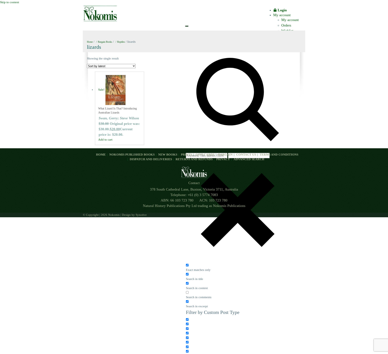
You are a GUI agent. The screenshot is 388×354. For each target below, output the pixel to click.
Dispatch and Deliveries (151, 159)
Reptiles (121, 42)
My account (282, 15)
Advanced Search (249, 159)
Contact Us (246, 154)
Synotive (141, 214)
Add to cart (105, 139)
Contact (194, 183)
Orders (286, 25)
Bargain (225, 154)
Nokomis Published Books (132, 154)
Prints (186, 154)
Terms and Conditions (279, 154)
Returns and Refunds (194, 159)
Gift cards (205, 154)
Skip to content (9, 2)
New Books (167, 154)
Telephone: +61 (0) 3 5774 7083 (194, 195)
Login (282, 10)
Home (90, 42)
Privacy (223, 159)
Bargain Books (105, 42)
